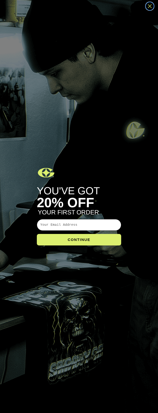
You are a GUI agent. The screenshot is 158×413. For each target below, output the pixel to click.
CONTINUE (79, 240)
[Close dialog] (150, 6)
